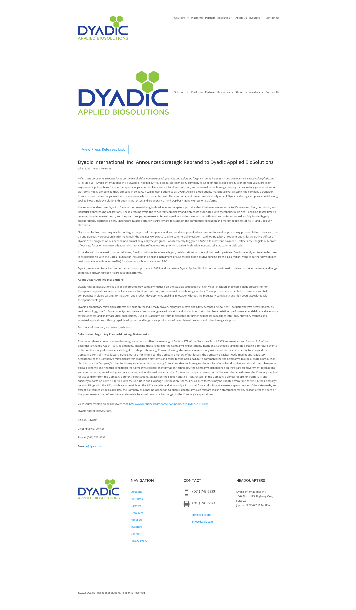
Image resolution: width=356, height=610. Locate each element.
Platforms (197, 18)
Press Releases (102, 168)
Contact (136, 534)
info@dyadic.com (202, 521)
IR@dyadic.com (201, 514)
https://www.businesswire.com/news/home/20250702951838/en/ (168, 404)
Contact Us (272, 18)
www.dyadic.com (121, 327)
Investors (254, 18)
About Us (241, 18)
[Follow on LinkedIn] (88, 508)
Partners (210, 18)
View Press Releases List (103, 149)
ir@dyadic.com (94, 446)
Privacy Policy (139, 541)
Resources (137, 513)
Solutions (136, 491)
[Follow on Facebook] (81, 508)
